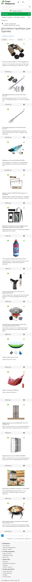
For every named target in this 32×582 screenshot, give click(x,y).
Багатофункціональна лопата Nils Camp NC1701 (14, 95)
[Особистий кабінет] (18, 2)
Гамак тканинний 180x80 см (10, 390)
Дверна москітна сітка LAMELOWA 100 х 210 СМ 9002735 (15, 423)
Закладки (5, 575)
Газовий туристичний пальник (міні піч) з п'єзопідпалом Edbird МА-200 (14, 325)
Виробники (5, 561)
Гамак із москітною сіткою (10, 357)
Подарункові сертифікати (9, 563)
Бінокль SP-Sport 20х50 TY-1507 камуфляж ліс (15, 62)
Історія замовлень (7, 573)
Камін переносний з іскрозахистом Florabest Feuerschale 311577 (15, 522)
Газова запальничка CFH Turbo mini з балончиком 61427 (13, 292)
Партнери (5, 565)
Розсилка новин (7, 576)
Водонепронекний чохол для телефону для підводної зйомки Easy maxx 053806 (15, 226)
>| (27, 535)
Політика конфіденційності (9, 547)
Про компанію (6, 545)
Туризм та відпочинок (10, 23)
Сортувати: (4, 39)
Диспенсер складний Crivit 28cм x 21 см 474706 (15, 488)
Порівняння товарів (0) (8, 36)
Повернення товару (8, 555)
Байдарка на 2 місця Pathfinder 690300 (13, 160)
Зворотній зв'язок (7, 553)
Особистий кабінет (7, 571)
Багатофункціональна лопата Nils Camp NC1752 (14, 128)
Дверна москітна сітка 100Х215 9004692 (13, 456)
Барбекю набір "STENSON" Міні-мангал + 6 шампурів (14, 193)
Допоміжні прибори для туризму (11, 25)
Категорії (5, 14)
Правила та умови (7, 549)
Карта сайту (6, 557)
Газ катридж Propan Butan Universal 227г (14, 259)
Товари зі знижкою (7, 567)
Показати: (20, 39)
